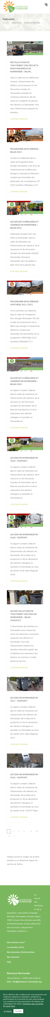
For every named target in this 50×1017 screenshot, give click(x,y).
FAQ (9, 962)
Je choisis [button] (8, 1011)
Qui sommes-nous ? (16, 942)
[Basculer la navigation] (46, 5)
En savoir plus (9, 1006)
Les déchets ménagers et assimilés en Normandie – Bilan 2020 (24, 381)
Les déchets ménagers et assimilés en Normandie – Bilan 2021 (24, 224)
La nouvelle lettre (15, 947)
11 (9, 836)
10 (36, 831)
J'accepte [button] (18, 1011)
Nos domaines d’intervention (20, 952)
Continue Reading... (19, 119)
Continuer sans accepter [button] (33, 1003)
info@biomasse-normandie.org (27, 981)
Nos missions (13, 957)
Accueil (6, 23)
